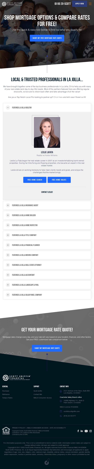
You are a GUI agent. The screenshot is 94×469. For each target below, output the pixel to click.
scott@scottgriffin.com (72, 411)
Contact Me (38, 394)
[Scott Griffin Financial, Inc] (12, 4)
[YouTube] (86, 431)
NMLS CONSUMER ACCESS (37, 428)
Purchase (5, 391)
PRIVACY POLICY (18, 428)
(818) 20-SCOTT (63, 3)
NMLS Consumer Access (43, 398)
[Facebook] (78, 431)
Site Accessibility (58, 428)
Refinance (6, 394)
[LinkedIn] (82, 431)
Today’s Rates (7, 398)
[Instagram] (90, 431)
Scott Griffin (38, 391)
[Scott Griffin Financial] (16, 377)
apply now (79, 4)
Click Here (58, 97)
